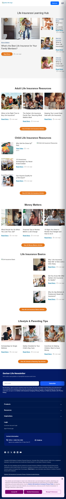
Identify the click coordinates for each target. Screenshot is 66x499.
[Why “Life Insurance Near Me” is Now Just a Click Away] (39, 265)
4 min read (18, 54)
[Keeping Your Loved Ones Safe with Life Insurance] (54, 101)
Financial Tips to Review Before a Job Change (31, 230)
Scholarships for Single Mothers (9, 347)
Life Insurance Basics (60, 20)
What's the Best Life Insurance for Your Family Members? (19, 47)
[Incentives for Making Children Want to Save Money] (54, 333)
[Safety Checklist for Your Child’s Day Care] (33, 333)
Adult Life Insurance (58, 39)
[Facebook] (5, 452)
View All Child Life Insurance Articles (33, 193)
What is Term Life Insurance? (59, 44)
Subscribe (52, 383)
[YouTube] (21, 452)
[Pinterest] (14, 452)
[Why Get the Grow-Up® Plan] (7, 148)
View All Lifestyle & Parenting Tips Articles (33, 361)
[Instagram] (8, 452)
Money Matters (5, 42)
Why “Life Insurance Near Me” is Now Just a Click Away (56, 262)
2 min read (61, 32)
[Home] (7, 3)
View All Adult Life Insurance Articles (33, 129)
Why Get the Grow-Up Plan (24, 144)
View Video (19, 148)
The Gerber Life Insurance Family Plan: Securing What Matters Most (32, 115)
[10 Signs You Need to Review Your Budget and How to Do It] (54, 217)
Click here (31, 469)
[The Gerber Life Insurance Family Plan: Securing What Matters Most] (33, 101)
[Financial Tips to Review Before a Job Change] (33, 217)
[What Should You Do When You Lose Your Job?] (11, 217)
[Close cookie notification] (62, 479)
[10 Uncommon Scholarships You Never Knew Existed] (7, 164)
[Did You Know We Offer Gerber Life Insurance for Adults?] (39, 281)
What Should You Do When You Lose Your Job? (10, 230)
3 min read (14, 235)
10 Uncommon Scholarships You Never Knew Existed (24, 161)
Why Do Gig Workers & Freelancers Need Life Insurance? (56, 294)
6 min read (57, 119)
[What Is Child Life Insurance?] (47, 63)
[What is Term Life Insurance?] (47, 43)
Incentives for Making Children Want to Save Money (52, 348)
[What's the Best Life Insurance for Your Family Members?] (20, 28)
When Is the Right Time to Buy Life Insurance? (10, 114)
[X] (11, 452)
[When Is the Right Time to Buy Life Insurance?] (11, 101)
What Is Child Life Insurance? (59, 64)
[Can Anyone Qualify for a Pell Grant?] (7, 181)
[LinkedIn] (17, 452)
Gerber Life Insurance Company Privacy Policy (40, 484)
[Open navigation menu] (62, 3)
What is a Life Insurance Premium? (59, 25)
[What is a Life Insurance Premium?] (47, 24)
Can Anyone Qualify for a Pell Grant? (24, 177)
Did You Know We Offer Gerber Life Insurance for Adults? (56, 278)
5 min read (61, 71)
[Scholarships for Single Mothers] (11, 333)
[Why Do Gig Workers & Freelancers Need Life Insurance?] (39, 297)
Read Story (7, 54)
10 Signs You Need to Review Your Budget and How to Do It (52, 231)
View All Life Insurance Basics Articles (33, 309)
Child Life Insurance (58, 58)
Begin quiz (54, 3)
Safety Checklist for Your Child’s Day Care (31, 347)
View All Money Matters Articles (33, 245)
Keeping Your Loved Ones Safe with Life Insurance (53, 114)
